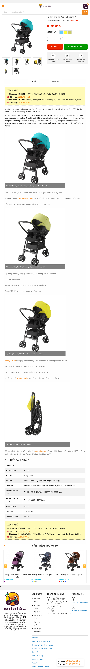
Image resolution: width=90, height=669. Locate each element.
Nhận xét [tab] (55, 81)
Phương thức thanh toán (42, 645)
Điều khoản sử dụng (40, 666)
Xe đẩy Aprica (10, 360)
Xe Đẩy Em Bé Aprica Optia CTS (72, 575)
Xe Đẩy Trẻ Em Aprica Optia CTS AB (45, 575)
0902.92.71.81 (24, 97)
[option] (17, 566)
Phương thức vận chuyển (42, 648)
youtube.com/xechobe (80, 602)
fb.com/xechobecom (79, 611)
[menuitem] (38, 600)
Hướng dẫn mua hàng (41, 641)
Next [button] (84, 566)
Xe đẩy (36, 612)
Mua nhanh (55, 47)
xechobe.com (40, 451)
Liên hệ (35, 638)
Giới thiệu (36, 663)
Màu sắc (51, 32)
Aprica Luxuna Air (24, 198)
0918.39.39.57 (24, 102)
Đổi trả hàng (37, 655)
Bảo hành (36, 652)
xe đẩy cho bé (22, 378)
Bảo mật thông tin (39, 659)
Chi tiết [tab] (34, 81)
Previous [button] (5, 566)
